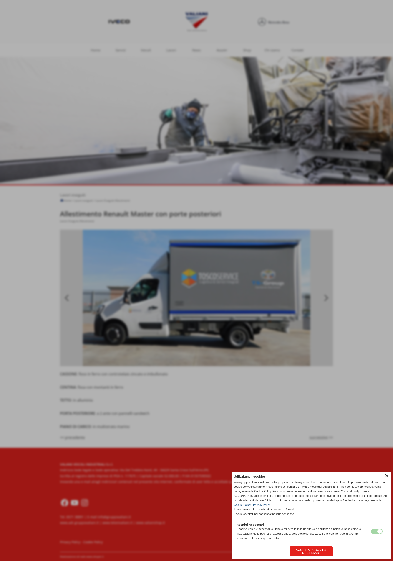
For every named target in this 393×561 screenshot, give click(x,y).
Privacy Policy (261, 505)
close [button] (387, 476)
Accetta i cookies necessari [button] (311, 551)
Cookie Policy (242, 505)
